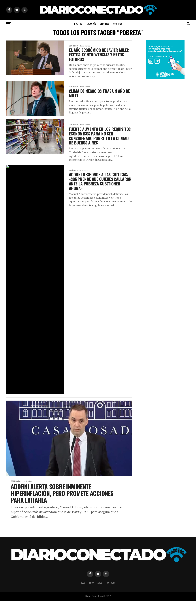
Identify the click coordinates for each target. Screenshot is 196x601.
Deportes (104, 23)
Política (78, 23)
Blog (83, 582)
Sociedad (117, 23)
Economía (91, 23)
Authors (111, 582)
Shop (91, 582)
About (101, 582)
